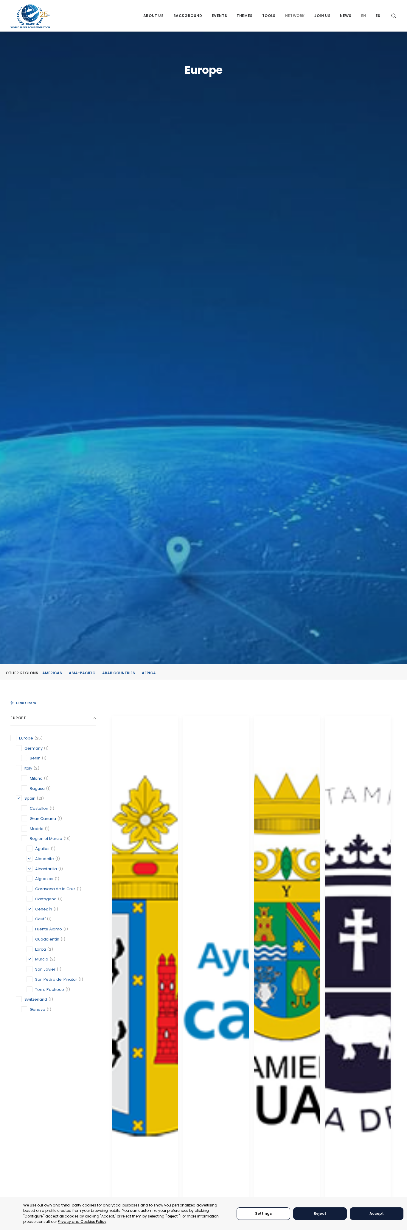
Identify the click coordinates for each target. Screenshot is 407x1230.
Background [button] (187, 15)
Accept (376, 1213)
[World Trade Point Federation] (30, 16)
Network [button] (295, 15)
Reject (320, 1213)
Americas (52, 672)
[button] (394, 15)
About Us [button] (153, 15)
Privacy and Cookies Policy (82, 1221)
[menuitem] (153, 15)
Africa (149, 672)
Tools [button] (269, 15)
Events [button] (219, 15)
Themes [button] (245, 15)
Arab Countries (118, 672)
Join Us (322, 15)
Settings (263, 1213)
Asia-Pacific (82, 672)
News (345, 15)
